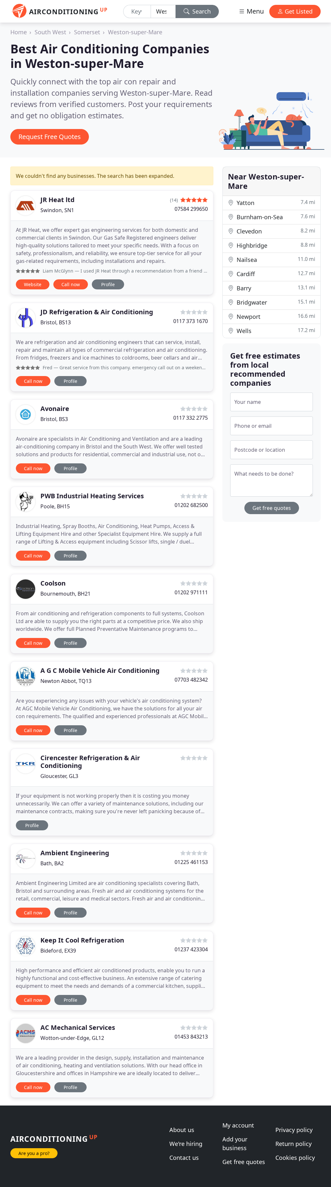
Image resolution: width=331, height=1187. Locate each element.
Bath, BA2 (52, 863)
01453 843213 (191, 1036)
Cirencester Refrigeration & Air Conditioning (90, 761)
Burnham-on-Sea (275, 217)
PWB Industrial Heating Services (92, 495)
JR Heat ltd (57, 199)
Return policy (293, 1144)
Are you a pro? (33, 1153)
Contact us (184, 1157)
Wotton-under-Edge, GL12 (72, 1037)
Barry (275, 288)
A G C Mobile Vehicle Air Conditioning (100, 670)
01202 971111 (191, 592)
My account (238, 1125)
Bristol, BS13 (55, 322)
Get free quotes (271, 508)
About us (181, 1130)
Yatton (275, 203)
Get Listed (298, 11)
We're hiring (185, 1144)
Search (201, 11)
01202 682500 (191, 505)
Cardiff (275, 274)
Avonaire (54, 408)
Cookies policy (295, 1157)
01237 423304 (191, 949)
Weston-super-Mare (135, 32)
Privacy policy (294, 1130)
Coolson (53, 583)
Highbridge (275, 245)
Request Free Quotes (49, 136)
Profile (108, 284)
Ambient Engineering (74, 852)
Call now (70, 284)
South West (50, 32)
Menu (254, 11)
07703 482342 (191, 679)
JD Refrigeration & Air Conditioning (96, 312)
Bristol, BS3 (54, 419)
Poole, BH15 (55, 506)
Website (32, 284)
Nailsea (275, 259)
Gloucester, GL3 (59, 776)
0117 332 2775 (190, 417)
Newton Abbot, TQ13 (65, 681)
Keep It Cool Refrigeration (82, 940)
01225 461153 (191, 862)
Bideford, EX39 (58, 950)
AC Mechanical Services (77, 1027)
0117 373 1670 (190, 321)
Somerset (87, 32)
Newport (275, 316)
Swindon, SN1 (57, 210)
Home (18, 32)
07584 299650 (191, 208)
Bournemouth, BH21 (65, 593)
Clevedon (275, 231)
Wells (275, 331)
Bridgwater (275, 302)
